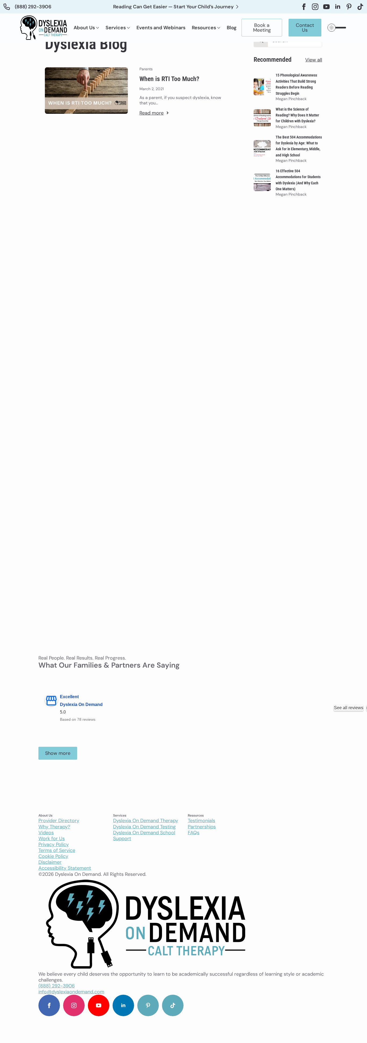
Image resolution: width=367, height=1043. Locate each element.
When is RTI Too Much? (169, 79)
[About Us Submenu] (97, 27)
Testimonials (201, 821)
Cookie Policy (53, 856)
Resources (204, 27)
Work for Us (51, 838)
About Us (84, 27)
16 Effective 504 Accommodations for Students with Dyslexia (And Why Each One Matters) (298, 180)
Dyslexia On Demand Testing (144, 827)
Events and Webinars (160, 27)
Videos (46, 833)
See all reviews (348, 707)
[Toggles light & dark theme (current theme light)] (337, 27)
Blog (232, 27)
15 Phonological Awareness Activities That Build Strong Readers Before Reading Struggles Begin (296, 84)
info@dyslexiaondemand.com (71, 992)
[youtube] (326, 6)
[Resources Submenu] (218, 27)
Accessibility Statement (64, 868)
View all (313, 60)
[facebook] (304, 6)
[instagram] (315, 6)
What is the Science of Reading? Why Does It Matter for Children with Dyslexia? (297, 115)
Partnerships (202, 827)
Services (116, 27)
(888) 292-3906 (56, 986)
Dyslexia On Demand (81, 704)
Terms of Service (56, 850)
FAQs (193, 833)
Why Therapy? (54, 827)
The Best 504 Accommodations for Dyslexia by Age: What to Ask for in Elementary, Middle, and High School (299, 146)
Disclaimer (50, 862)
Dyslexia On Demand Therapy (145, 821)
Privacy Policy (53, 844)
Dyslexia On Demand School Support (144, 835)
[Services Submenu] (128, 27)
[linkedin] (337, 6)
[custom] (349, 6)
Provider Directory (58, 821)
